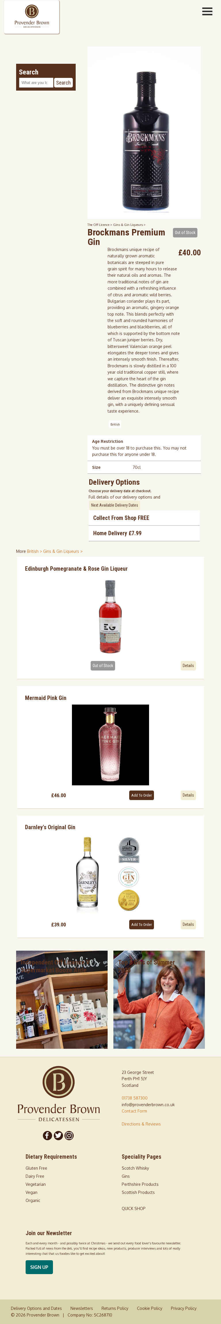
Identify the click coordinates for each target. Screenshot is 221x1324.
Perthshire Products (140, 1184)
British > (35, 551)
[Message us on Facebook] (47, 1135)
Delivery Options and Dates (36, 1308)
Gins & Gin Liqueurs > (129, 224)
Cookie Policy (149, 1308)
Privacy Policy (184, 1308)
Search (63, 83)
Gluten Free (36, 1168)
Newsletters (82, 1308)
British (115, 424)
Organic (33, 1200)
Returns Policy (115, 1308)
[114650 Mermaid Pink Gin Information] (110, 745)
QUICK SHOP (134, 1208)
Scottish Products (138, 1192)
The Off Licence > (100, 224)
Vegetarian (36, 1184)
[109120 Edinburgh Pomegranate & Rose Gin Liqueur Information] (110, 615)
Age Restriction (107, 441)
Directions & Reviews (141, 1123)
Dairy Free (35, 1176)
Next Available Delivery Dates (114, 505)
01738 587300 (135, 1097)
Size (96, 467)
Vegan (31, 1192)
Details (188, 665)
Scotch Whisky (135, 1168)
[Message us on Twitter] (58, 1135)
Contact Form (134, 1110)
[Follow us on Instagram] (69, 1135)
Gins (126, 1176)
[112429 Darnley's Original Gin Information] (110, 874)
